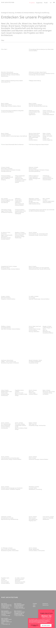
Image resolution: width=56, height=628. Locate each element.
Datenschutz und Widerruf (42, 622)
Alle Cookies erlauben (46, 625)
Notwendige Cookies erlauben (34, 625)
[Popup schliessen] (53, 610)
